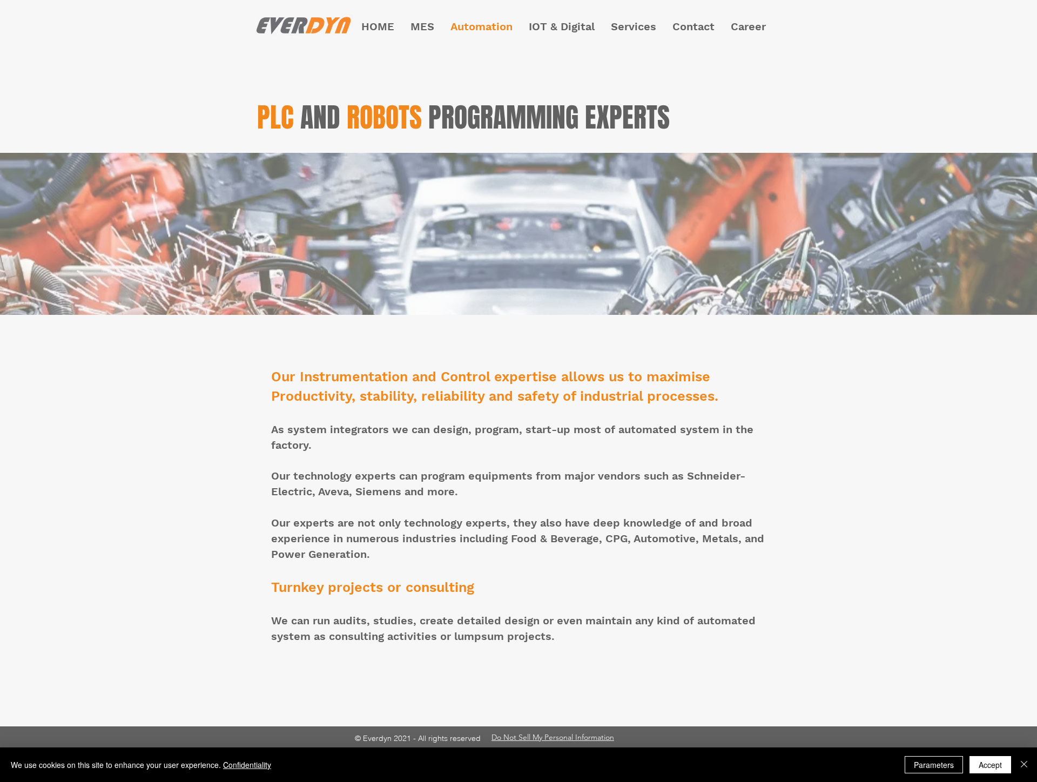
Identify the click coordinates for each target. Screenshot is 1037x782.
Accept (990, 764)
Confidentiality (247, 764)
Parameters (934, 764)
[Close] (1024, 764)
